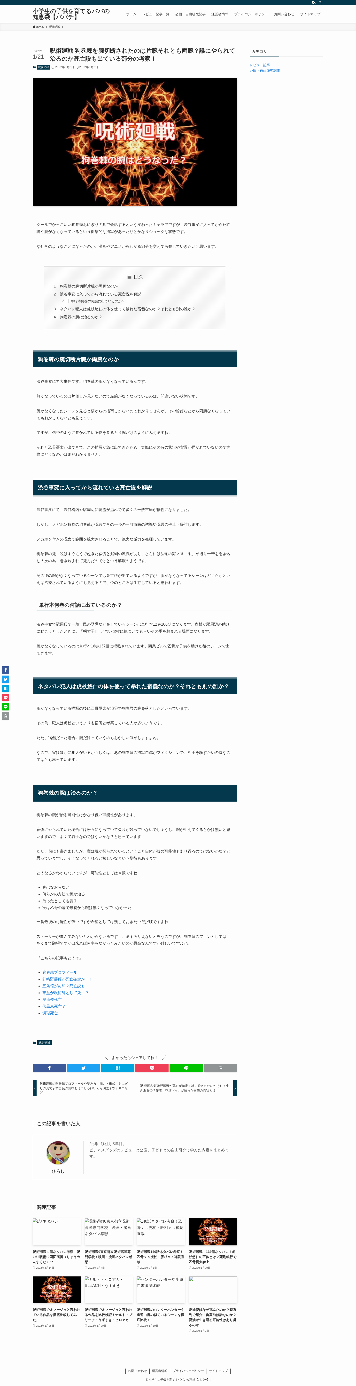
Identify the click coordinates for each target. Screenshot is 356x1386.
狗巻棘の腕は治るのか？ (81, 317)
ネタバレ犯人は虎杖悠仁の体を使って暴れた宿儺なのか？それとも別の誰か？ (127, 309)
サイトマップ (218, 1371)
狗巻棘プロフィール (59, 972)
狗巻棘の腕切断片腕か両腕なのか (89, 286)
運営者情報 (160, 1371)
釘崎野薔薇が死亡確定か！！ (67, 979)
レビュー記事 (260, 65)
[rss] (314, 2)
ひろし (58, 1171)
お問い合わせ (137, 1371)
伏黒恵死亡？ (54, 1006)
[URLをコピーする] (220, 1068)
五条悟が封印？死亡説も (63, 986)
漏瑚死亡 (50, 1013)
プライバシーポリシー (188, 1371)
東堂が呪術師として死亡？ (65, 993)
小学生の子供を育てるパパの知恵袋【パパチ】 (71, 14)
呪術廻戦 (43, 67)
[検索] (320, 2)
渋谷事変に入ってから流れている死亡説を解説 (100, 294)
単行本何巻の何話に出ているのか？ (98, 301)
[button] (49, 1068)
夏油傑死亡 (52, 999)
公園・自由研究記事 (265, 70)
